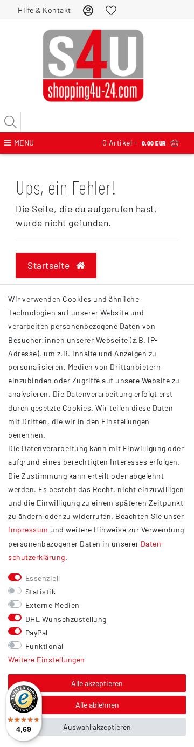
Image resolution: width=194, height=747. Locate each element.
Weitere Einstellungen (46, 659)
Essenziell (42, 578)
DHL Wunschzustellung (66, 619)
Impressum (28, 529)
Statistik (40, 591)
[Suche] (11, 122)
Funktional (44, 646)
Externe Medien (52, 605)
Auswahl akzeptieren (97, 726)
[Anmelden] (88, 10)
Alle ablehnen (97, 704)
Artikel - (134, 142)
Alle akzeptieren (97, 683)
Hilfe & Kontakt (44, 10)
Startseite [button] (49, 265)
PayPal (36, 632)
